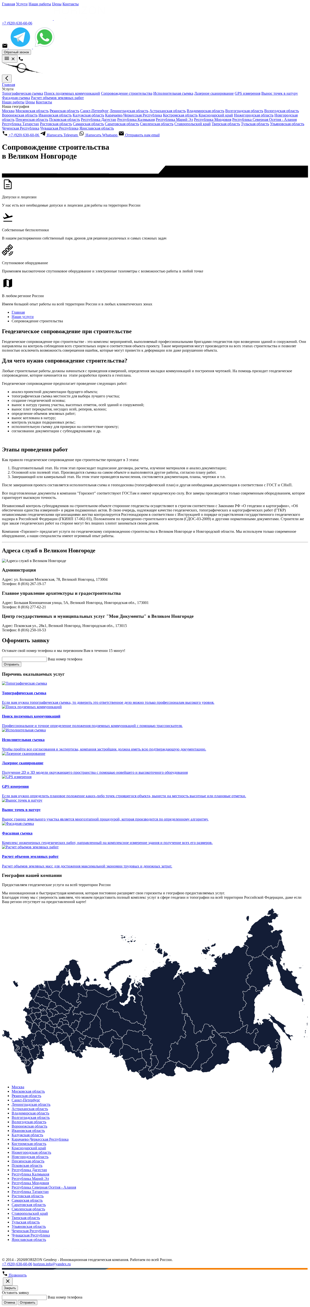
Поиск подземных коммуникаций (72, 93)
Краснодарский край (216, 115)
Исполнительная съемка (173, 93)
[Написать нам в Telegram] (21, 47)
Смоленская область (156, 124)
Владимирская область (205, 111)
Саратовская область (122, 124)
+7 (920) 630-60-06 (17, 23)
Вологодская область (281, 111)
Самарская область (88, 124)
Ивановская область (55, 115)
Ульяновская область (287, 124)
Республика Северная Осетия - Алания (264, 119)
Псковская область (64, 119)
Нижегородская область (253, 115)
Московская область (32, 111)
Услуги (22, 4)
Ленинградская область (129, 111)
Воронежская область (20, 115)
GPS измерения (247, 93)
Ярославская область (96, 128)
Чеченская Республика (20, 128)
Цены (57, 4)
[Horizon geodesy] (53, 19)
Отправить (11, 664)
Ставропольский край (192, 124)
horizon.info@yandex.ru (52, 1264)
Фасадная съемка (16, 98)
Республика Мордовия (212, 119)
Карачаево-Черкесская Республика (133, 115)
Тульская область (255, 124)
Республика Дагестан (98, 119)
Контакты (70, 4)
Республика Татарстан (20, 124)
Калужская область (88, 115)
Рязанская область (64, 111)
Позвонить (17, 1275)
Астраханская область (167, 111)
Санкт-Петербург (94, 111)
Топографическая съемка (22, 93)
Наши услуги (23, 317)
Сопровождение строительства (126, 93)
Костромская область (180, 115)
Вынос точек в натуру (279, 93)
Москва (8, 111)
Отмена (9, 1302)
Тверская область (226, 124)
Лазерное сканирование (214, 93)
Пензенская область (32, 119)
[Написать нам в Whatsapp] (44, 47)
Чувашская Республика (59, 128)
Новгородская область (30, 1157)
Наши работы (40, 4)
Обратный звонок (16, 52)
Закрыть (10, 1288)
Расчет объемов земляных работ (57, 98)
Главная (8, 4)
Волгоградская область (244, 111)
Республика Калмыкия (136, 119)
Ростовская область (56, 124)
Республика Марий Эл (174, 119)
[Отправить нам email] (5, 47)
